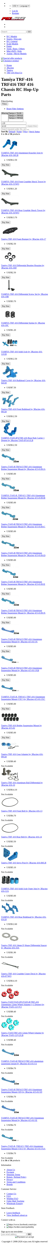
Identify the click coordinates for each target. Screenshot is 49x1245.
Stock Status (34, 131)
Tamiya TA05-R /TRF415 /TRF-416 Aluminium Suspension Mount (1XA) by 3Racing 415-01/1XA (23, 1147)
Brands (10, 1184)
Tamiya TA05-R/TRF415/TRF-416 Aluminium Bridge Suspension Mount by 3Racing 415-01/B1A (23, 468)
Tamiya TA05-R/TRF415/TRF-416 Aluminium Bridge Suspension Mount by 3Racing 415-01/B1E (23, 583)
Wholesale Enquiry (15, 1203)
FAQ (9, 1196)
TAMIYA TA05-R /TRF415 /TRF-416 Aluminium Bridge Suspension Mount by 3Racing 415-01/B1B (23, 496)
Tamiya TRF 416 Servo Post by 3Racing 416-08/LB (23, 863)
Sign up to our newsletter (12, 1231)
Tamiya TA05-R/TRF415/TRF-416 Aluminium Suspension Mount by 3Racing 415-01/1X (21, 640)
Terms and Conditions (16, 1182)
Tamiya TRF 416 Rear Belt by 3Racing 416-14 (21, 837)
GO (29, 32)
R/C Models (12, 36)
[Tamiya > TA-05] (15, 113)
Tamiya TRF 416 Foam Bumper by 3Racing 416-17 (23, 239)
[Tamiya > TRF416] (15, 118)
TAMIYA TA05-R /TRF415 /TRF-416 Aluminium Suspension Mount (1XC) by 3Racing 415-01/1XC (23, 698)
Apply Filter (32, 126)
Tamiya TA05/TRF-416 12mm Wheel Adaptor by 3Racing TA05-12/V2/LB (22, 1034)
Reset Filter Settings (15, 109)
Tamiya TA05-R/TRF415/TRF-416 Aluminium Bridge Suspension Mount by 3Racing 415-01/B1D (23, 554)
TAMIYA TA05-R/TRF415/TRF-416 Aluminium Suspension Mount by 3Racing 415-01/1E (22, 1119)
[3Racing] (4, 113)
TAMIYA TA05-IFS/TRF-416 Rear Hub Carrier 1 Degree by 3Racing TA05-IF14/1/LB (23, 439)
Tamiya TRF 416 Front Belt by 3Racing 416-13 (21, 811)
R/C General (12, 41)
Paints (9, 46)
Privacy (10, 1179)
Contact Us (11, 1194)
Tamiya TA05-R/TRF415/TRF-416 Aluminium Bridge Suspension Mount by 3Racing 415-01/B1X (23, 611)
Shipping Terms (13, 1174)
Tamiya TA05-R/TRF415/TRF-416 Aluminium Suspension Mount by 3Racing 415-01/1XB (21, 669)
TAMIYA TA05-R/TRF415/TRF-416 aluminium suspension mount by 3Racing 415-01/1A (22, 1062)
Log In (15, 11)
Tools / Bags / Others (16, 49)
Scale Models (12, 44)
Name (19, 131)
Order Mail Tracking (15, 1201)
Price (25, 131)
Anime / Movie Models (17, 53)
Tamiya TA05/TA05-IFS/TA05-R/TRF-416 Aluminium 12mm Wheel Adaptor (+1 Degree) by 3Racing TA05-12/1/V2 (22, 1004)
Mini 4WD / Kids (14, 51)
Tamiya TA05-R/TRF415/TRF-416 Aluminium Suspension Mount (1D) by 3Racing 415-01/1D (21, 1090)
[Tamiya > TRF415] (15, 116)
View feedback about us (17, 1215)
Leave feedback (13, 1213)
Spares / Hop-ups (14, 39)
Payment (10, 1172)
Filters (4, 104)
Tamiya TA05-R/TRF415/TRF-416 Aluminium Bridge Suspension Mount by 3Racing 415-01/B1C (23, 525)
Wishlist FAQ (12, 1198)
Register (15, 13)
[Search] (28, 129)
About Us (11, 1170)
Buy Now (5, 165)
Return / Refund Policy (16, 1177)
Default (12, 131)
